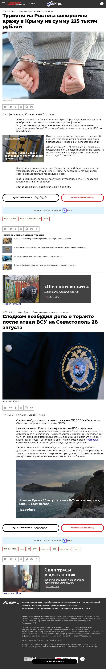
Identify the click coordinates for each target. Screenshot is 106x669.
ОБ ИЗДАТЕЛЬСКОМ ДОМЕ (32, 602)
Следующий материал (54, 661)
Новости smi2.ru (11, 304)
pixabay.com (7, 100)
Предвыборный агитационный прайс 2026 (40, 609)
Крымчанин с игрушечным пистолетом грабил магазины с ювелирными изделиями (50, 247)
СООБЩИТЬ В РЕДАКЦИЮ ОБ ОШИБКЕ (76, 609)
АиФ (17, 401)
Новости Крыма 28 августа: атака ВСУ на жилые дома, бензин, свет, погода (59, 502)
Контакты (26, 605)
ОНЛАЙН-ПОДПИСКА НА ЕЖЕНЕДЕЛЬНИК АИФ (62, 602)
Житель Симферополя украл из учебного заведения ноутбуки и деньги (45, 265)
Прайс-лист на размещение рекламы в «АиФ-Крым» (54, 605)
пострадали (92, 439)
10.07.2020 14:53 (8, 11)
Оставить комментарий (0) (82, 198)
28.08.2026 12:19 (8, 312)
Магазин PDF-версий (91, 602)
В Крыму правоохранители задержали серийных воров (38, 256)
